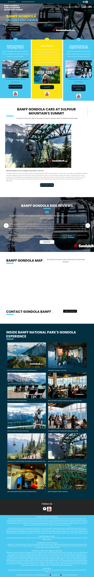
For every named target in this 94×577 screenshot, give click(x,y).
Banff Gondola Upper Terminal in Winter (48, 561)
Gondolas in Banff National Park (38, 524)
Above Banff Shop (34, 574)
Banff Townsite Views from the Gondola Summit (33, 550)
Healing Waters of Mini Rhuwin (39, 563)
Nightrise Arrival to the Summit (16, 556)
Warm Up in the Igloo (52, 559)
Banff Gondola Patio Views (74, 522)
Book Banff (86, 7)
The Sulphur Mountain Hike (39, 527)
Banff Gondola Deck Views (28, 522)
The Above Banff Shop (56, 522)
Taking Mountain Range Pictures (60, 550)
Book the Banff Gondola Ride (13, 30)
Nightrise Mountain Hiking (34, 558)
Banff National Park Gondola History (28, 534)
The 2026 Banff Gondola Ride (17, 574)
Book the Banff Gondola (72, 7)
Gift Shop (37, 532)
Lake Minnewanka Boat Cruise (75, 532)
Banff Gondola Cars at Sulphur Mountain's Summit (13, 7)
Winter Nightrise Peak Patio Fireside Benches (58, 564)
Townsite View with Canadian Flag (74, 558)
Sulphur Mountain (59, 532)
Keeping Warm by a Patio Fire (17, 559)
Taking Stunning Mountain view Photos (39, 548)
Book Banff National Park (28, 1)
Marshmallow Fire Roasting (56, 556)
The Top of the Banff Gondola (58, 527)
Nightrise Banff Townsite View (36, 556)
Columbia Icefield (46, 532)
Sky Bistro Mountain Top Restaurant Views (41, 535)
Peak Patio (39, 564)
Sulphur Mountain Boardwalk (59, 524)
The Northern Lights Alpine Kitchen (62, 569)
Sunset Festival (43, 522)
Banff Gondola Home (15, 532)
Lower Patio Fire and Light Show (29, 567)
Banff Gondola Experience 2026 (60, 529)
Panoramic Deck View (48, 534)
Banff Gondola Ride (77, 534)
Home (59, 7)
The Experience (28, 532)
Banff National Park (81, 537)
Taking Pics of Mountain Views (16, 548)
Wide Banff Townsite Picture (25, 566)
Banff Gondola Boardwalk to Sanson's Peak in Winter (52, 566)
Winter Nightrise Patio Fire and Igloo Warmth (20, 564)
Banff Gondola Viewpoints (25, 526)
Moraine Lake (11, 534)
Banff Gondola (11, 1)
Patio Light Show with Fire (17, 558)
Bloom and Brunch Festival (50, 574)
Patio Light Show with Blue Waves (77, 556)
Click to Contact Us (70, 315)
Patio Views (66, 534)
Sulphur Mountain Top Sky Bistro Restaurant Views (57, 537)
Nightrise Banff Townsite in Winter (18, 563)
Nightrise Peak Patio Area (36, 559)
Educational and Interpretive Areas (71, 574)
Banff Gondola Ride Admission (78, 90)
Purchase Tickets (13, 522)
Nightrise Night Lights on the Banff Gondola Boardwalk (68, 563)
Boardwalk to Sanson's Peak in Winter (74, 561)
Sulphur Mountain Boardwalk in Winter (64, 542)
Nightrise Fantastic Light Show (70, 567)
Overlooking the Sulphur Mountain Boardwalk (68, 548)
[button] (6, 228)
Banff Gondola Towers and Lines (67, 535)
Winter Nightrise (12, 542)
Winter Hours (46, 542)
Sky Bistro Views (45, 569)
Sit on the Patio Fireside (67, 559)
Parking (59, 534)
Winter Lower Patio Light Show (50, 567)
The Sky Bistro (25, 527)
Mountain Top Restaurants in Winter (29, 542)
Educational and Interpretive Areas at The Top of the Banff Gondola (57, 526)
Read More (47, 246)
